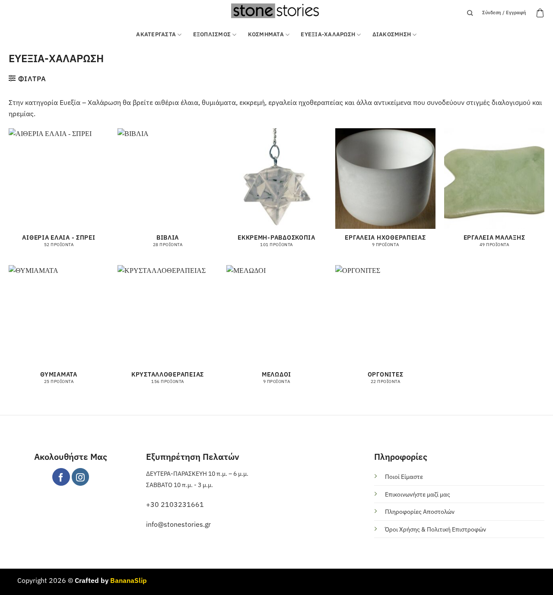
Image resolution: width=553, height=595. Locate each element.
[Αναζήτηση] (470, 13)
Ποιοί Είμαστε (404, 476)
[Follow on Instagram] (80, 477)
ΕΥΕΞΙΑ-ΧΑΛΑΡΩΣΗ (328, 34)
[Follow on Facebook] (61, 477)
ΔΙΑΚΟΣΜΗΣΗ (391, 34)
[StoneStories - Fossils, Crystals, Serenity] (276, 11)
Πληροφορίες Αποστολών (419, 511)
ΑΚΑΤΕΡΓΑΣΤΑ (156, 34)
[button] (540, 13)
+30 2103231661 (175, 504)
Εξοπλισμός (212, 34)
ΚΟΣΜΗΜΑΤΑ (266, 34)
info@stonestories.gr (178, 524)
